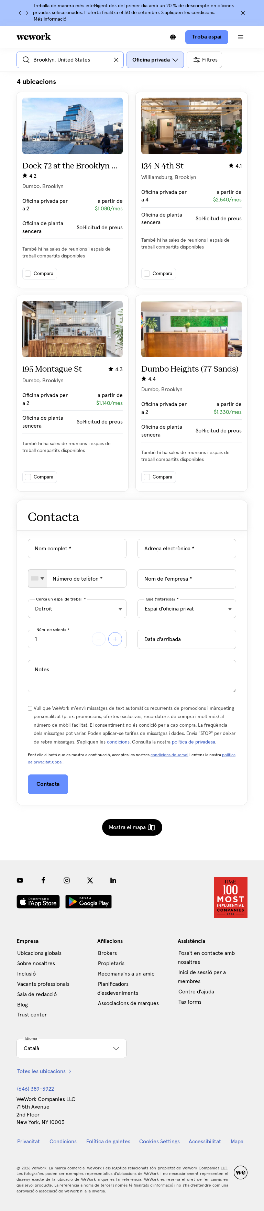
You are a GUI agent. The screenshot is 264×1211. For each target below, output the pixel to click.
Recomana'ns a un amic (126, 974)
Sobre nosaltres (36, 963)
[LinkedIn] (113, 880)
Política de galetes (108, 1141)
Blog (22, 1005)
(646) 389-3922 (35, 1089)
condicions (118, 742)
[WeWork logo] (33, 36)
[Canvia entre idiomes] (173, 37)
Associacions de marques (128, 1003)
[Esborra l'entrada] (116, 60)
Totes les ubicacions (41, 1071)
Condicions (63, 1141)
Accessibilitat (205, 1141)
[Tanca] (243, 13)
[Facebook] (43, 880)
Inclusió (26, 974)
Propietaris (111, 963)
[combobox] (37, 578)
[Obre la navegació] (241, 37)
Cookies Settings (159, 1141)
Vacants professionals (43, 984)
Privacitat (28, 1141)
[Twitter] (90, 880)
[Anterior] (19, 13)
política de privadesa (193, 742)
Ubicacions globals (39, 953)
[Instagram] (66, 880)
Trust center (32, 1014)
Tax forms (189, 1002)
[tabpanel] (132, 284)
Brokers (107, 953)
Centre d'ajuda (196, 991)
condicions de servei (169, 755)
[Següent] (26, 13)
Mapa (237, 1141)
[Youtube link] (19, 880)
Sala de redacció (37, 994)
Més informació (50, 19)
